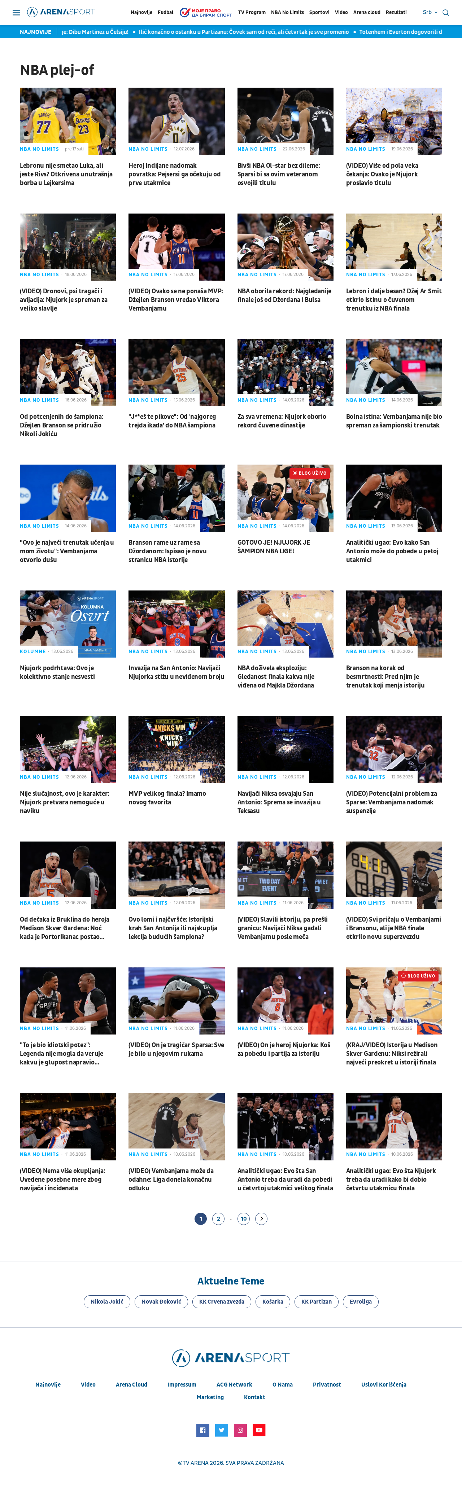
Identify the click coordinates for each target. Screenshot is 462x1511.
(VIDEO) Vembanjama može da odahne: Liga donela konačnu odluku (170, 1179)
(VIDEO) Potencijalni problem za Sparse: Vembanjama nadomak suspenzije (391, 802)
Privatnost (327, 1384)
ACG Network (234, 1384)
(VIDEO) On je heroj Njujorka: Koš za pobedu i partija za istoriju (283, 1049)
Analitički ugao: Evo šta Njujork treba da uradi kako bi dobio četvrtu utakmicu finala (391, 1179)
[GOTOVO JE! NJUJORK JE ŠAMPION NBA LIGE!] (285, 498)
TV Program (252, 12)
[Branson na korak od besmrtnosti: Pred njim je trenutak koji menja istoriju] (394, 624)
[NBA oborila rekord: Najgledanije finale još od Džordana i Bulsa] (285, 247)
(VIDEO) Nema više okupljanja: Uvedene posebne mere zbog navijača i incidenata (62, 1179)
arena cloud (131, 1384)
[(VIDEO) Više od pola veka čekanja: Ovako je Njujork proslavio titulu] (394, 121)
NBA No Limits (287, 12)
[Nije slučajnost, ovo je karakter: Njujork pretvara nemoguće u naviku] (68, 749)
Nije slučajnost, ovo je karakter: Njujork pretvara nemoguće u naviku (64, 802)
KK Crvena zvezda (221, 1301)
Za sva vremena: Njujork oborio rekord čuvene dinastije (281, 421)
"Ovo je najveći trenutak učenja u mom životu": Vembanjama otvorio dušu (67, 551)
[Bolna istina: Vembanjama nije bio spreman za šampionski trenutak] (394, 372)
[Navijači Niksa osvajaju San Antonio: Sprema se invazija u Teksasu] (285, 749)
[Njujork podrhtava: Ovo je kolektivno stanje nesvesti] (68, 624)
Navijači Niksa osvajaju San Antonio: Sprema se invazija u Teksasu (279, 802)
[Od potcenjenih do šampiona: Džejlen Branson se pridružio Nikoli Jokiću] (68, 372)
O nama (283, 1384)
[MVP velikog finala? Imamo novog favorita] (176, 749)
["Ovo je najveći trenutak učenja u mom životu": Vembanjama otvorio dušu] (68, 498)
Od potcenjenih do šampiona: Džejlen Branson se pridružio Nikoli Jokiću (61, 425)
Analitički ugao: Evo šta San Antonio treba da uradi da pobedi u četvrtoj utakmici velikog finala (285, 1179)
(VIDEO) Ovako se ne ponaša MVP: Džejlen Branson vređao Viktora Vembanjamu (175, 300)
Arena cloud (366, 12)
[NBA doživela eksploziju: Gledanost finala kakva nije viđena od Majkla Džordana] (285, 624)
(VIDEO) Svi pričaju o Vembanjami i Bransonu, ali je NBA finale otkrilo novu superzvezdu (393, 928)
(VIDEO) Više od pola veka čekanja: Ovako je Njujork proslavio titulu (382, 174)
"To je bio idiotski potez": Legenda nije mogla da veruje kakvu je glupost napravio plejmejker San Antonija (61, 1054)
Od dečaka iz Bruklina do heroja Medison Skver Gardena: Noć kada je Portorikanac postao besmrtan (64, 928)
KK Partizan (316, 1301)
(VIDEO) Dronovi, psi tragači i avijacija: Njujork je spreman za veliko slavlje (63, 300)
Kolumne (33, 652)
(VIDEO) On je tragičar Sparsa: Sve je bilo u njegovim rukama (176, 1049)
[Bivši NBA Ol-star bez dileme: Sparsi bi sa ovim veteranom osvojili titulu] (285, 121)
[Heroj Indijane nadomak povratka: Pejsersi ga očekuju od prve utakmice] (176, 121)
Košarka (272, 1301)
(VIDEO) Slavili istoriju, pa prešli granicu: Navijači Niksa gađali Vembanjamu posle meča (282, 928)
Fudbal (165, 12)
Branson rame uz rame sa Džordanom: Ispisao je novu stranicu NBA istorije (167, 551)
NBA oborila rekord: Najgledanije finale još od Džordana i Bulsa (284, 295)
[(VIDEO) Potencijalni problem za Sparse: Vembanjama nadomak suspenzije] (394, 749)
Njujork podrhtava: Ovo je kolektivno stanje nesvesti (57, 672)
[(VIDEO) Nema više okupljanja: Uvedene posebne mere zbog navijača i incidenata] (68, 1126)
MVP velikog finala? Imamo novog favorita (167, 798)
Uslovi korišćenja (383, 1384)
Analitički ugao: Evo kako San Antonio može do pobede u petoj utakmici (392, 551)
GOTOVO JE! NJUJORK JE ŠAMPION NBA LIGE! (273, 547)
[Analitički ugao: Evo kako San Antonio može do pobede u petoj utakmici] (394, 498)
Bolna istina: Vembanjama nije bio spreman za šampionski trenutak (394, 421)
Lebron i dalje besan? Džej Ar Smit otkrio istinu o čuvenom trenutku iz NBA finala (394, 300)
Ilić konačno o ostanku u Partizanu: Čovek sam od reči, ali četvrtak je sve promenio (231, 32)
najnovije (48, 1384)
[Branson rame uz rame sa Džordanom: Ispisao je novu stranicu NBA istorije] (176, 498)
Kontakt (254, 1397)
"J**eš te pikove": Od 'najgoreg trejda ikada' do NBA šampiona (172, 421)
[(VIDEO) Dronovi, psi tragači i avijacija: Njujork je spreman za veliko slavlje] (68, 247)
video (88, 1384)
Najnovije (141, 12)
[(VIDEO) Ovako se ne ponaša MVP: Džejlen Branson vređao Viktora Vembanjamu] (176, 247)
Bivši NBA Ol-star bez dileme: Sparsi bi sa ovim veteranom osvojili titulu (278, 174)
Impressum (181, 1384)
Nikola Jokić (107, 1301)
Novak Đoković (161, 1301)
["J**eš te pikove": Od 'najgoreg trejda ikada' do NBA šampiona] (176, 372)
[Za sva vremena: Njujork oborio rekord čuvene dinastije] (285, 372)
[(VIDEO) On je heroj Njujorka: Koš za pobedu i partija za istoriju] (285, 1001)
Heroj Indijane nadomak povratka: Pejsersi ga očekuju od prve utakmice (174, 174)
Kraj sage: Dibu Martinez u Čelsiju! (74, 32)
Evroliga (361, 1301)
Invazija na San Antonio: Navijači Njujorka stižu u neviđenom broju (176, 672)
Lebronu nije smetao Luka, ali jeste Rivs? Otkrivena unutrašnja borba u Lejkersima (66, 174)
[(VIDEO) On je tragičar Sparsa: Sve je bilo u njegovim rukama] (176, 1001)
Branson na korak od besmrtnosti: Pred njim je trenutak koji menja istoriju (385, 677)
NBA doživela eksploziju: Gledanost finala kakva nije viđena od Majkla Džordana (275, 677)
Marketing (210, 1397)
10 (244, 1218)
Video (341, 12)
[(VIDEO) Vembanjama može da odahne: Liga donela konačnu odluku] (176, 1126)
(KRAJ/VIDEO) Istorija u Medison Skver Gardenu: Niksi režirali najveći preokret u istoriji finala (392, 1054)
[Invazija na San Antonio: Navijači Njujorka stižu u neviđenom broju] (176, 624)
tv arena (196, 1463)
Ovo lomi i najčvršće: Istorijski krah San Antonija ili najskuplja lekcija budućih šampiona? (172, 928)
